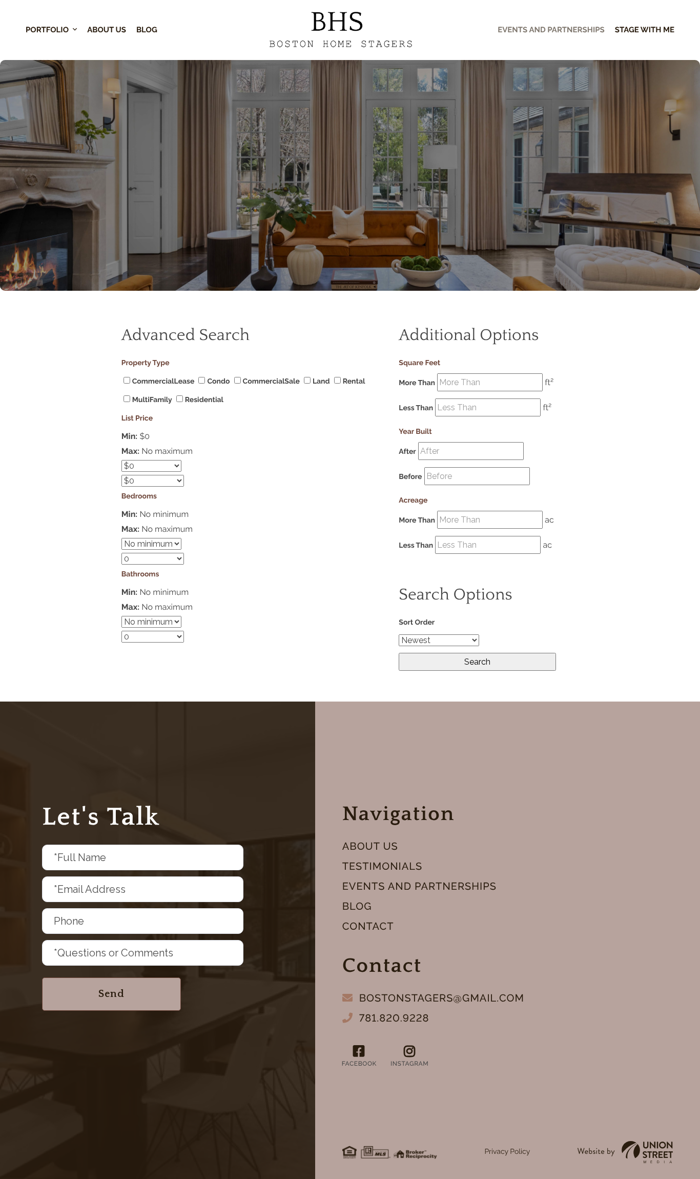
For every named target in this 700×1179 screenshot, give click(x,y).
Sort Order (417, 622)
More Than (417, 383)
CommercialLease (163, 381)
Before (410, 477)
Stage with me (644, 29)
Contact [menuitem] (368, 926)
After (407, 452)
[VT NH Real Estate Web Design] (625, 1152)
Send (111, 994)
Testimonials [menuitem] (382, 866)
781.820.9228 (394, 1018)
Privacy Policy (507, 1152)
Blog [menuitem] (146, 29)
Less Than (416, 408)
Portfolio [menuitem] (47, 29)
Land (321, 381)
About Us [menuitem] (106, 29)
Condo (218, 381)
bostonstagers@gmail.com (441, 998)
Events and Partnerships (551, 29)
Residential (204, 400)
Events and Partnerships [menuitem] (419, 886)
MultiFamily (152, 400)
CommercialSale (271, 381)
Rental (354, 381)
